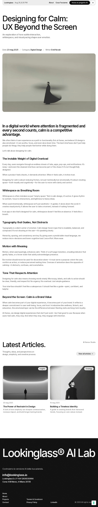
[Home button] (8, 3)
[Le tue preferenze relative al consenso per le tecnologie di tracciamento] (94, 503)
